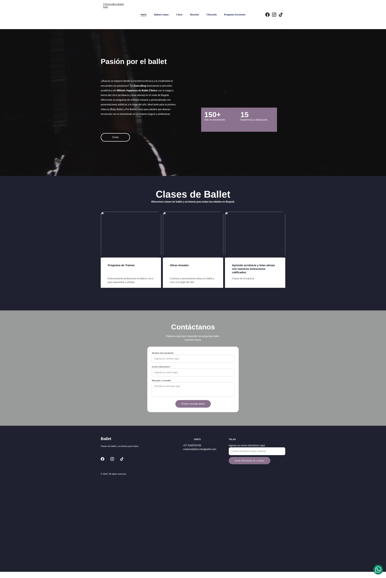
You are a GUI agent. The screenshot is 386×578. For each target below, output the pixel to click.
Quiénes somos (161, 14)
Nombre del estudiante (163, 353)
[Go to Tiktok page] (281, 15)
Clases (179, 14)
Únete (115, 137)
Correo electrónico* (161, 367)
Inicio (143, 14)
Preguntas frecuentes (234, 14)
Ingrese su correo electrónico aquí (247, 445)
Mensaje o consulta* (161, 380)
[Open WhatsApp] (378, 569)
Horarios (194, 14)
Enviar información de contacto (249, 460)
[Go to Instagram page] (275, 15)
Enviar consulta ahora (193, 403)
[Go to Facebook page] (268, 15)
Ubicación (211, 14)
